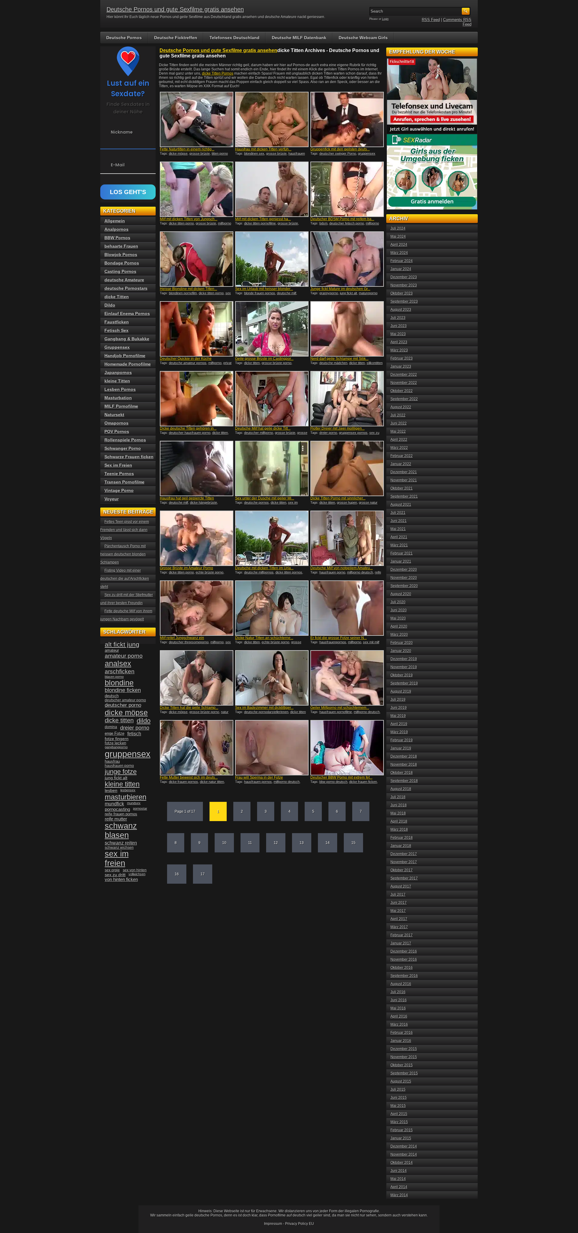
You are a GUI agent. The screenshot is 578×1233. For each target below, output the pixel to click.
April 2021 (398, 537)
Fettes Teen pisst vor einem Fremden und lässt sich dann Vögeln (124, 530)
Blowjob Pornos (120, 254)
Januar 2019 (400, 748)
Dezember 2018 (403, 756)
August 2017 (400, 886)
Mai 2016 (398, 1008)
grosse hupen (347, 502)
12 (276, 843)
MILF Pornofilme (121, 406)
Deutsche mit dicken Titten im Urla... (264, 568)
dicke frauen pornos (183, 781)
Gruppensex (117, 347)
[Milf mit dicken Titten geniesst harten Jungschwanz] (272, 189)
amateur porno (124, 656)
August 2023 (400, 309)
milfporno (224, 223)
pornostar (140, 808)
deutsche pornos (256, 502)
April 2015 (398, 1114)
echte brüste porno (209, 572)
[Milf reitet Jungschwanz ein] (196, 608)
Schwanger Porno (122, 448)
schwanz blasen (121, 830)
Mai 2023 (398, 334)
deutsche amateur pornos (188, 363)
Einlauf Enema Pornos (127, 313)
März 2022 (399, 448)
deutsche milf (286, 293)
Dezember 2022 (403, 374)
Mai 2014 (398, 1179)
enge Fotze (114, 733)
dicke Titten (116, 296)
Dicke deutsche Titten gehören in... (188, 428)
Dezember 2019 (403, 659)
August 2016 (400, 984)
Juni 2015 (398, 1097)
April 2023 (398, 342)
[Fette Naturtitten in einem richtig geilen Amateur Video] (196, 119)
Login (385, 18)
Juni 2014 (398, 1171)
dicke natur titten (212, 781)
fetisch (134, 733)
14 (327, 843)
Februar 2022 (401, 456)
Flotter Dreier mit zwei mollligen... (337, 428)
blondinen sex (254, 153)
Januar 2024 (400, 269)
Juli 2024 (398, 228)
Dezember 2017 (403, 854)
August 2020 (400, 594)
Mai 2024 (398, 236)
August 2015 (400, 1081)
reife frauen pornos (121, 814)
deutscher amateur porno (125, 700)
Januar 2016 (400, 1041)
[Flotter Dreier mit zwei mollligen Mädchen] (347, 398)
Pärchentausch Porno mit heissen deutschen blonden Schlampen (123, 554)
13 (302, 843)
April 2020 (398, 626)
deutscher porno (123, 705)
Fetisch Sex (116, 330)
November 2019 (403, 667)
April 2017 (398, 919)
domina (111, 727)
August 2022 (400, 407)
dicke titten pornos (288, 572)
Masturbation (118, 397)
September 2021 (404, 496)
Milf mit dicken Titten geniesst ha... (263, 219)
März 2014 (399, 1195)
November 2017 (403, 862)
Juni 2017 (398, 903)
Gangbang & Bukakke (126, 338)
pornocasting (117, 809)
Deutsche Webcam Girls (363, 37)
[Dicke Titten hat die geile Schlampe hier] (196, 678)
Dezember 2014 (403, 1146)
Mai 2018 (398, 813)
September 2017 (404, 878)
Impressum (273, 1224)
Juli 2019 (398, 699)
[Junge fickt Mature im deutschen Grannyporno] (347, 259)
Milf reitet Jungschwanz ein (182, 638)
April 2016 (398, 1016)
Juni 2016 (398, 1000)
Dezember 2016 (403, 951)
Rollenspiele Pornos (125, 439)
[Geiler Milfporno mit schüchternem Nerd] (347, 678)
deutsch (112, 696)
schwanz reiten (121, 842)
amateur (112, 650)
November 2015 (403, 1057)
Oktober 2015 (401, 1065)
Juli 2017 (398, 894)
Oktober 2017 (401, 870)
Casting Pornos (120, 271)
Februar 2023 (401, 358)
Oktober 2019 (401, 675)
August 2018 (400, 789)
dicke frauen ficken (363, 781)
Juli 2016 (398, 992)
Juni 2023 (398, 326)
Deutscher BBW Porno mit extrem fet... (341, 777)
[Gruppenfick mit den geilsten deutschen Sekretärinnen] (347, 119)
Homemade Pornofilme (127, 364)
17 (202, 874)
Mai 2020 (398, 618)
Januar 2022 (400, 464)
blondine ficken (123, 690)
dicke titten (252, 363)
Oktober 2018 (401, 773)
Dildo (109, 305)
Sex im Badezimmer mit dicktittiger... (264, 708)
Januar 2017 (400, 943)
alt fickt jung (122, 644)
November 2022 (403, 383)
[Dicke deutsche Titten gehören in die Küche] (196, 398)
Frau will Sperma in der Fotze (259, 777)
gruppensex (128, 754)
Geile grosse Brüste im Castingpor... (264, 359)
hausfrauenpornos (332, 642)
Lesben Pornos (120, 389)
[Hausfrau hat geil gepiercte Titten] (196, 468)
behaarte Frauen (121, 246)
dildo (144, 721)
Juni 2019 (398, 708)
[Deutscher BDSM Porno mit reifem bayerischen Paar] (347, 189)
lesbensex (127, 790)
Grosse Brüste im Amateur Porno (186, 568)
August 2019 (400, 691)
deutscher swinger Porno (337, 153)
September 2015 (404, 1073)
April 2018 (398, 821)
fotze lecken (115, 743)
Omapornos (116, 423)
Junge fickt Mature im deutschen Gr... (340, 289)
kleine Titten (117, 381)
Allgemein (114, 220)
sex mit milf (371, 642)
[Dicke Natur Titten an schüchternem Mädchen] (272, 608)
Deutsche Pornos (124, 37)
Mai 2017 (398, 911)
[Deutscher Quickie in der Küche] (196, 329)
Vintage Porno (119, 490)
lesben (111, 790)
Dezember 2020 (403, 569)
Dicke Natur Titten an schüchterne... (264, 638)
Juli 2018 (398, 797)
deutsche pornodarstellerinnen (266, 712)
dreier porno (328, 432)
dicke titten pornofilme (260, 223)
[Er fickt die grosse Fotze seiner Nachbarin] (347, 608)
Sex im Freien (118, 465)
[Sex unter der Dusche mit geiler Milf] (272, 468)
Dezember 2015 (403, 1049)
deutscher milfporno (258, 432)
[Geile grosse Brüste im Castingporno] (272, 329)
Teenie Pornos (119, 473)
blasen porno (114, 676)
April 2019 (398, 724)
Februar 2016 (401, 1033)
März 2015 (399, 1122)
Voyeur (111, 498)
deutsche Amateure (124, 279)
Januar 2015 (400, 1138)
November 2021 (403, 480)
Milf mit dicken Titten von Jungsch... (188, 219)
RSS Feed (431, 19)
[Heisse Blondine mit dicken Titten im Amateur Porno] (196, 259)
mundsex (134, 803)
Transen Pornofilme (124, 482)
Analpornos (116, 229)
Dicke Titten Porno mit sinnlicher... (337, 498)
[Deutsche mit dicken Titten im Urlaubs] (272, 538)
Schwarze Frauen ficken (129, 456)
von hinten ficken (121, 879)
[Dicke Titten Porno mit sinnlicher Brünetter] (347, 468)
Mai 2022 (398, 431)
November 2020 (403, 578)
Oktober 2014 (401, 1162)
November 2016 (403, 959)
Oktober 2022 (401, 391)
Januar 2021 (400, 561)
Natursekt (114, 414)
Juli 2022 (398, 415)
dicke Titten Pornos (217, 73)
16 (177, 874)
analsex (118, 663)
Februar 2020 (401, 643)
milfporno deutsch (360, 572)
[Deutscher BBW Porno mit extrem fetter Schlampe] (347, 747)
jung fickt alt (348, 293)
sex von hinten (135, 870)
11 (250, 843)
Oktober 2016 (401, 968)
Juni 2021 (398, 521)
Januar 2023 (400, 366)
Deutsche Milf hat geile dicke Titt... (263, 428)
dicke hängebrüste (203, 502)
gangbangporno (116, 747)
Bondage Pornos (121, 263)
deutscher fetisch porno (346, 223)
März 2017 (399, 927)
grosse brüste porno (276, 363)
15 (353, 843)
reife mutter (116, 818)
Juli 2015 (398, 1089)
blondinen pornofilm (183, 293)
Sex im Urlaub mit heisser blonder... (264, 289)
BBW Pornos (117, 237)
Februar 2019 (401, 740)
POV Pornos (116, 431)
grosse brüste (199, 153)
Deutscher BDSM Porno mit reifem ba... (342, 219)
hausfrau (112, 761)
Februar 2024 (401, 261)
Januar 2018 (400, 846)
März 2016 (399, 1024)
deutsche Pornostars (126, 288)
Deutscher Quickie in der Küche (186, 359)
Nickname (122, 132)
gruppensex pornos (353, 432)
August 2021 (400, 504)
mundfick (114, 803)
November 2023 (403, 285)
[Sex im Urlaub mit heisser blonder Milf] (272, 259)
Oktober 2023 (401, 293)
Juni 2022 (398, 423)
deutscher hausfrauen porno (189, 432)
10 (224, 843)
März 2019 (399, 732)
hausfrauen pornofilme (335, 712)
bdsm (323, 223)
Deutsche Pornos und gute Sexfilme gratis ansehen (175, 9)
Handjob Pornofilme (124, 355)
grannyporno (328, 293)
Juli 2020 (398, 602)
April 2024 (398, 245)
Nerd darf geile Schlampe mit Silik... (339, 359)
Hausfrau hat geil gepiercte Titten (187, 498)
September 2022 (404, 399)
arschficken (120, 671)
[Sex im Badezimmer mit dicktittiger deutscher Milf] (272, 678)
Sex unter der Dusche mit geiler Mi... (264, 498)
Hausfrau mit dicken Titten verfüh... (263, 149)
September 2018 (404, 781)
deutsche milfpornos (259, 572)
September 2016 (404, 976)
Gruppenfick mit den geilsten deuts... (340, 149)
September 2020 (404, 586)
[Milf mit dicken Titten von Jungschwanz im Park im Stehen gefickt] (196, 189)
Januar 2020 (400, 651)
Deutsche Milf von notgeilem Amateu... (341, 568)
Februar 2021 (401, 553)
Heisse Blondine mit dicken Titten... (188, 289)
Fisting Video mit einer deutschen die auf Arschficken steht (124, 578)
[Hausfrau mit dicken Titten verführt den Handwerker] (272, 119)
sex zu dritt (115, 874)
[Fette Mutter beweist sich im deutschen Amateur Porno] (196, 747)
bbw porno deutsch (333, 781)
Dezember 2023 (403, 277)
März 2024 (399, 253)
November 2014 (403, 1154)
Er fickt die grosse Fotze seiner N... (338, 638)
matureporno (368, 293)
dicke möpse (178, 153)
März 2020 (399, 634)
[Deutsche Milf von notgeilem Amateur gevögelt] (347, 538)
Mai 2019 (398, 716)
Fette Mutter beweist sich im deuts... (189, 777)
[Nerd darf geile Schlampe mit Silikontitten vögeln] (347, 329)
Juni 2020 (398, 610)
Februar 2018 (401, 838)
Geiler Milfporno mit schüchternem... (339, 708)
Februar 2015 (401, 1130)
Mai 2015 (398, 1106)
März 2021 (399, 545)
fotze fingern (117, 739)
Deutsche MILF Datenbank (299, 37)
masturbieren (125, 797)
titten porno (220, 153)
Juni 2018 (398, 805)
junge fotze (121, 771)
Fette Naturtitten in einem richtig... (187, 149)
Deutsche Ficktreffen (175, 37)
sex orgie (112, 870)
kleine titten (122, 784)
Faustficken (116, 322)
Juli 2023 (398, 318)
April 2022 (398, 439)
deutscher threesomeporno (189, 642)
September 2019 (404, 683)
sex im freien (117, 858)
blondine (119, 682)
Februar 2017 (401, 935)
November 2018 (403, 764)
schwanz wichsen (119, 847)
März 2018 (399, 829)
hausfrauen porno (332, 572)
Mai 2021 (398, 529)
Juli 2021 (398, 513)
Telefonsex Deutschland (234, 37)
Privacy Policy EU (299, 1224)
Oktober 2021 (401, 488)
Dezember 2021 (403, 472)
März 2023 (399, 350)
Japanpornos (118, 372)
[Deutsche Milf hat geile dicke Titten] (272, 398)
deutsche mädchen (333, 363)
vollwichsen (137, 874)
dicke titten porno (181, 223)
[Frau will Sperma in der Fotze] (272, 747)
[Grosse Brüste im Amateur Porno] (196, 538)
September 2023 (404, 301)
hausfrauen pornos (258, 781)
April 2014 (398, 1187)
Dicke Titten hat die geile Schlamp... (189, 708)
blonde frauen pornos (259, 293)
